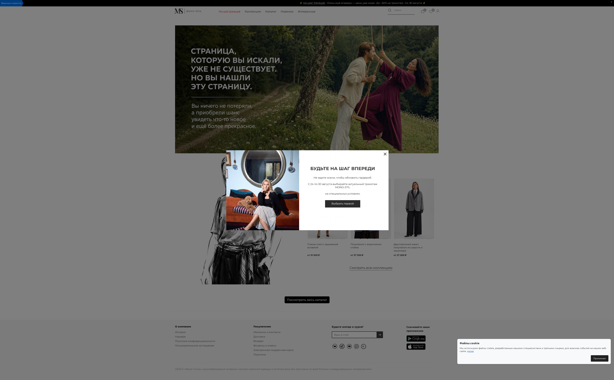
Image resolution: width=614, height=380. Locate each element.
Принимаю (599, 358)
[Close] (385, 154)
